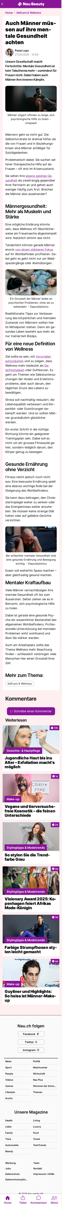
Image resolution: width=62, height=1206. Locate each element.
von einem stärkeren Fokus (34, 249)
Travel (36, 1139)
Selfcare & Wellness (28, 12)
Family (9, 1132)
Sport (8, 1067)
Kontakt (37, 1168)
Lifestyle (10, 1092)
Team (36, 1163)
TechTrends (39, 1145)
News (8, 1061)
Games (9, 1086)
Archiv (9, 1098)
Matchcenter (40, 1067)
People (9, 1073)
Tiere (8, 1139)
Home (9, 12)
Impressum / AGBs (43, 1174)
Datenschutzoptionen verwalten (17, 1179)
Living (36, 1120)
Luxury (37, 1126)
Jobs (8, 1168)
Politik (36, 1061)
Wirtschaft (39, 1073)
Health (9, 1120)
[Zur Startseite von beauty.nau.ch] (31, 4)
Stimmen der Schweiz (45, 1086)
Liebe (8, 1126)
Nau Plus (38, 1079)
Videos (9, 1079)
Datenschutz (12, 1174)
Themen (37, 1092)
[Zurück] (2, 4)
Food (36, 1132)
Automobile (12, 1145)
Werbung (10, 1163)
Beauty (9, 1151)
